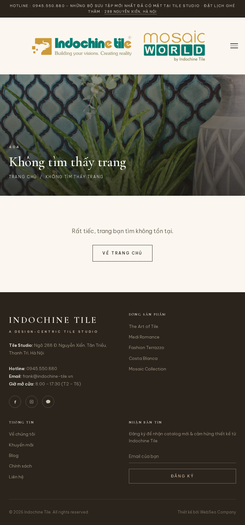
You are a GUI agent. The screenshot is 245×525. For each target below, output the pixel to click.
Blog (14, 455)
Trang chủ (23, 176)
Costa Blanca (143, 358)
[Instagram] (32, 402)
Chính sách (20, 466)
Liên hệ (16, 477)
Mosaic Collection (147, 369)
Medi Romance (144, 337)
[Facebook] (15, 402)
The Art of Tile (143, 326)
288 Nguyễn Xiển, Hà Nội (130, 12)
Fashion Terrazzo (146, 347)
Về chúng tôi (22, 434)
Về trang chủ (122, 253)
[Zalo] (48, 402)
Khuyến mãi (21, 445)
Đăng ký (182, 476)
